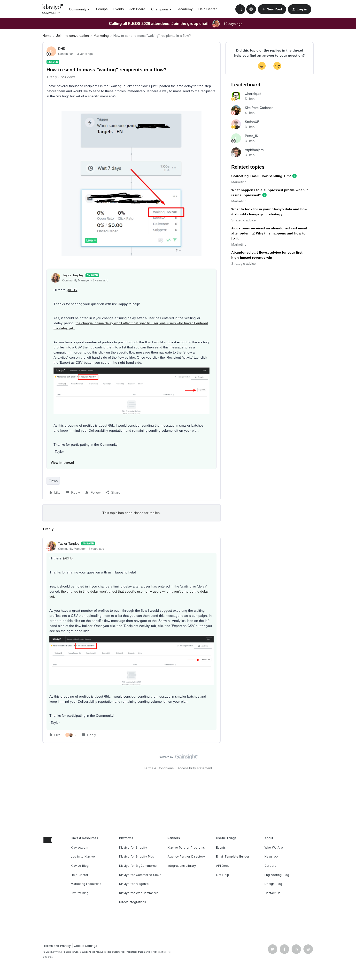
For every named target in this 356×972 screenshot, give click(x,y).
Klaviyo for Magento (134, 884)
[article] (131, 640)
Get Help (222, 875)
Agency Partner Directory (186, 856)
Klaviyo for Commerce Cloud (140, 875)
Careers (270, 865)
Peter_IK (251, 136)
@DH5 (72, 290)
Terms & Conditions (159, 768)
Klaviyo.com (79, 847)
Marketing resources (86, 884)
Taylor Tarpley (73, 275)
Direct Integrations (132, 902)
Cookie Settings (85, 946)
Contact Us (272, 893)
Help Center (207, 9)
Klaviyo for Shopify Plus (136, 856)
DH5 (61, 49)
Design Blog (273, 884)
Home (47, 36)
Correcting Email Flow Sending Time (261, 176)
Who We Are (273, 847)
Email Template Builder (232, 856)
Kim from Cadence (259, 108)
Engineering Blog (276, 875)
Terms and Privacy (57, 946)
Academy (185, 9)
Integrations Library (182, 865)
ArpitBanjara (254, 150)
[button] (272, 9)
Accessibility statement (195, 768)
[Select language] (251, 9)
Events (118, 9)
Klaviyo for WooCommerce (139, 893)
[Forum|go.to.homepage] (52, 9)
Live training (79, 893)
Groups (102, 9)
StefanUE (252, 122)
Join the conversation (72, 36)
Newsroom (272, 856)
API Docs (222, 865)
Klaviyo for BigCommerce (138, 865)
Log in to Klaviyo (83, 856)
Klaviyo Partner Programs (186, 847)
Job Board (137, 9)
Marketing (101, 36)
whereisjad (253, 94)
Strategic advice (243, 220)
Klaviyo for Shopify (133, 847)
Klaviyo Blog (80, 865)
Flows (53, 481)
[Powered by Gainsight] (178, 758)
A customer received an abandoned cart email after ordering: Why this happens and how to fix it (269, 233)
